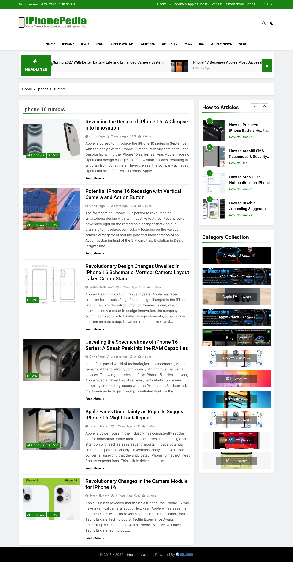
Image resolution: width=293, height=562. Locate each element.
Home (50, 44)
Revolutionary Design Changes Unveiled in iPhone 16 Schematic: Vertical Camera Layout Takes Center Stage (137, 272)
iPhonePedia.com (139, 555)
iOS (201, 44)
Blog (243, 44)
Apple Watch (122, 44)
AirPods (148, 44)
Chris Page (97, 136)
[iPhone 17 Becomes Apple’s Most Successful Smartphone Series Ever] (159, 68)
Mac (188, 44)
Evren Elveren (99, 426)
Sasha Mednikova (101, 287)
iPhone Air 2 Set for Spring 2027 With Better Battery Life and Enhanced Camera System (72, 62)
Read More (93, 178)
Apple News (221, 44)
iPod (99, 44)
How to (235, 137)
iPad (85, 44)
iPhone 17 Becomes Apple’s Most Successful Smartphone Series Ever (205, 4)
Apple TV (170, 44)
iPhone (68, 44)
